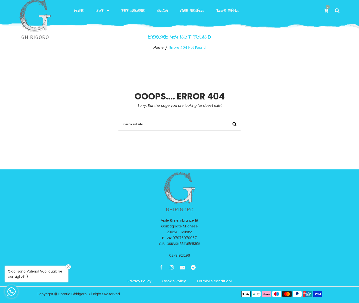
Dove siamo (227, 11)
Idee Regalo (192, 11)
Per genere (133, 11)
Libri (100, 11)
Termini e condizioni (214, 281)
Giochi (162, 11)
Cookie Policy (174, 281)
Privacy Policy (139, 281)
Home (79, 11)
